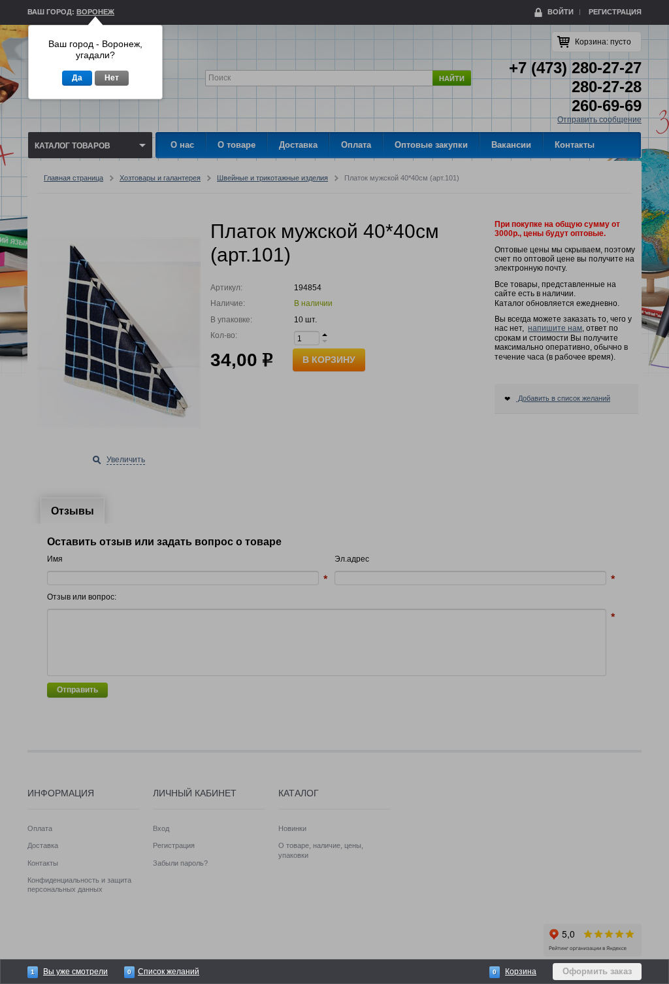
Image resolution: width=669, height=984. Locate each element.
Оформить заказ (597, 971)
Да (77, 77)
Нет (112, 77)
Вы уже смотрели (75, 971)
